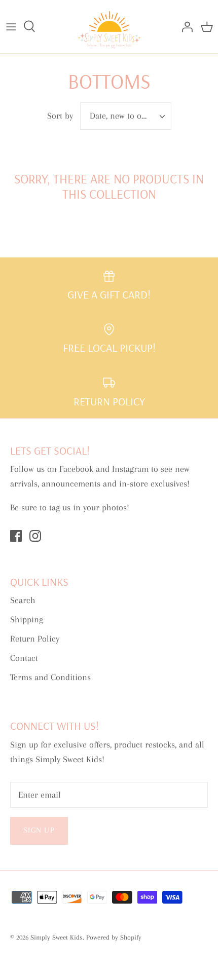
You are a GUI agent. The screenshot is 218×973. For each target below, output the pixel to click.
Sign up (39, 830)
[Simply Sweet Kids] (109, 26)
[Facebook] (16, 536)
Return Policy (34, 638)
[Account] (184, 26)
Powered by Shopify (113, 937)
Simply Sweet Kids (56, 937)
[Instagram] (35, 536)
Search (22, 600)
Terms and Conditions (50, 677)
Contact (24, 658)
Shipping (26, 619)
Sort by (60, 115)
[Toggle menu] (11, 26)
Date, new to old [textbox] (119, 115)
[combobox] (125, 116)
